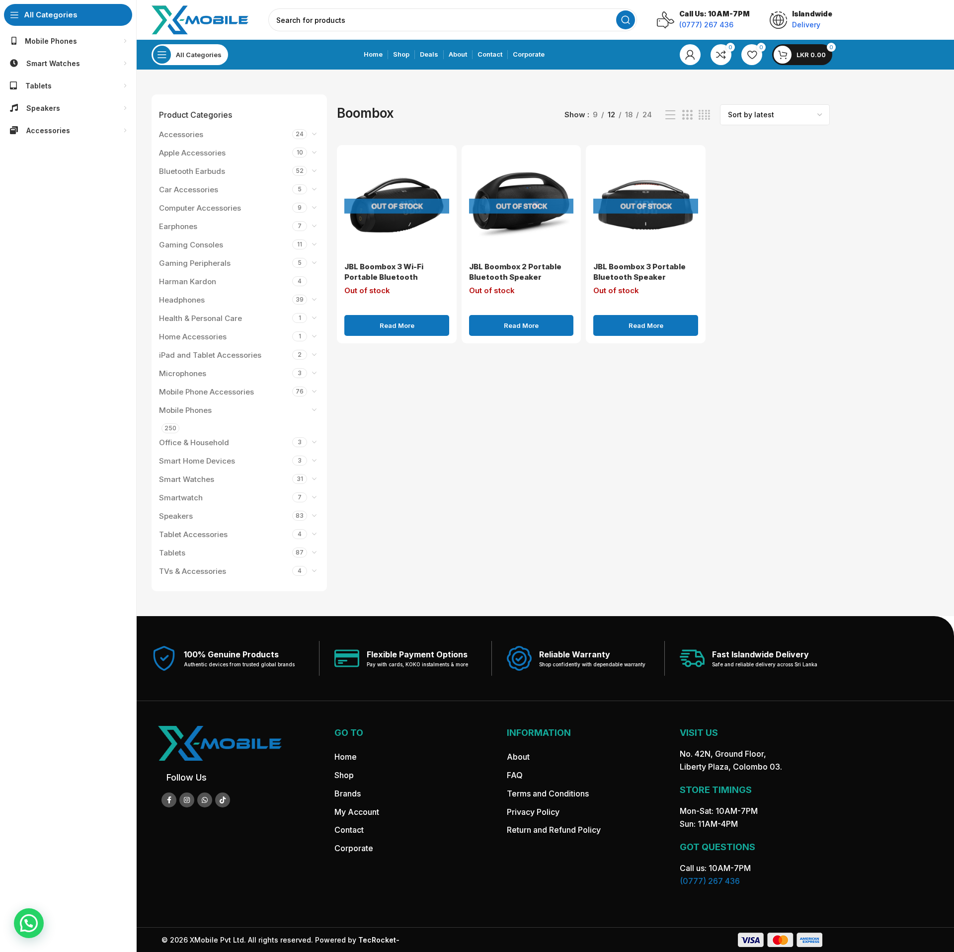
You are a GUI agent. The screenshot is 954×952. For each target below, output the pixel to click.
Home (345, 757)
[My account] (690, 55)
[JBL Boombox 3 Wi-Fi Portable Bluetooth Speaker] (396, 205)
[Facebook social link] (168, 800)
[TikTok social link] (222, 800)
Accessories (181, 134)
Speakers (176, 516)
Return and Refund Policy (554, 830)
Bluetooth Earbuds (192, 171)
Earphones (178, 226)
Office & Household (194, 442)
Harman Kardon (187, 281)
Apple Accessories (192, 153)
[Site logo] (200, 19)
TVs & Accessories (192, 571)
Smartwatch (181, 497)
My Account (356, 812)
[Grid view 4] (704, 115)
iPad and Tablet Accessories (210, 355)
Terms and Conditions (548, 793)
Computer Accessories (200, 208)
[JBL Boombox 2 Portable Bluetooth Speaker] (521, 205)
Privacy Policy (533, 812)
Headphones (182, 300)
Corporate (353, 848)
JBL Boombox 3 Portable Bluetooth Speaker (639, 272)
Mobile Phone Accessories (206, 392)
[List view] (670, 115)
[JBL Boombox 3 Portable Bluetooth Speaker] (645, 205)
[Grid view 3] (687, 115)
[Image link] (220, 742)
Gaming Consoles (191, 244)
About (518, 757)
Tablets (172, 552)
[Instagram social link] (186, 800)
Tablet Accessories (193, 534)
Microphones (182, 373)
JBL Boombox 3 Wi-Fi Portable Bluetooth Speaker (383, 277)
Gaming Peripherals (195, 263)
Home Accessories (193, 336)
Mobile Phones (185, 410)
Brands (347, 793)
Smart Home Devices (197, 461)
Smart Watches (186, 479)
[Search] (625, 19)
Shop (344, 775)
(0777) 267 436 (710, 881)
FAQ (515, 775)
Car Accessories (188, 189)
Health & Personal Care (200, 318)
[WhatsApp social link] (204, 800)
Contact (349, 830)
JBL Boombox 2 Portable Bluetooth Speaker (515, 272)
